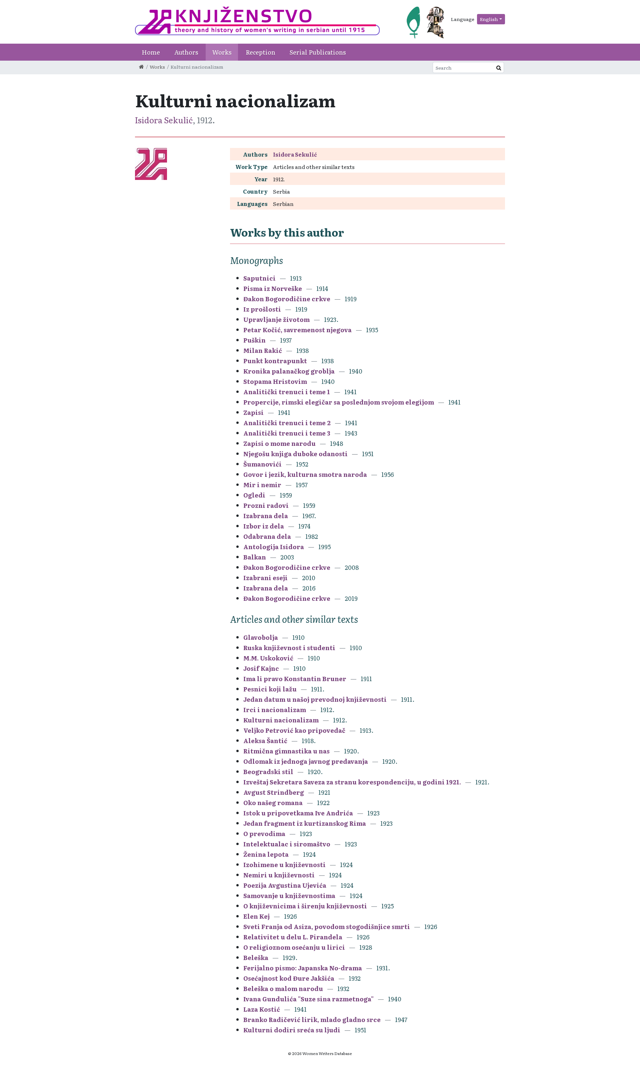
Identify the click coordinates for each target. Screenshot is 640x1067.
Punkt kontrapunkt (275, 360)
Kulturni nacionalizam (281, 719)
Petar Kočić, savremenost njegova (297, 329)
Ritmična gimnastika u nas (286, 750)
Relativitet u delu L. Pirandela (292, 936)
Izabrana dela (265, 515)
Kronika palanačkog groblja (289, 371)
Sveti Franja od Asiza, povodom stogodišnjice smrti (326, 926)
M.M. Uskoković (268, 657)
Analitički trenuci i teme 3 (286, 433)
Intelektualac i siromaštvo (286, 843)
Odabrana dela (267, 536)
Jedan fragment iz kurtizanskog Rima (304, 823)
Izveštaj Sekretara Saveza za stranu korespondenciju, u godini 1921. (352, 781)
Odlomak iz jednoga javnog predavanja (305, 761)
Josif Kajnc (261, 668)
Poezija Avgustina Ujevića (284, 885)
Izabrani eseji (265, 577)
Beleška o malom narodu (283, 988)
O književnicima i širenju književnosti (305, 905)
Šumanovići (262, 464)
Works (221, 52)
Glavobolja (260, 637)
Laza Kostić (261, 1009)
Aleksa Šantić (265, 740)
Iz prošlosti (262, 309)
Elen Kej (256, 916)
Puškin (254, 340)
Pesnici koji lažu (270, 688)
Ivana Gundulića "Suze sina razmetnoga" (308, 998)
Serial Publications (318, 52)
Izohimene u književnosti (284, 864)
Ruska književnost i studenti (289, 647)
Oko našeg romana (273, 802)
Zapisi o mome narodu (279, 443)
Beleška (255, 957)
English (489, 19)
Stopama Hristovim (275, 381)
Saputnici (259, 278)
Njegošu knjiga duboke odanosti (295, 453)
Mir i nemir (262, 484)
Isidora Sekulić (164, 120)
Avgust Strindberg (273, 792)
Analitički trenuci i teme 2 (287, 422)
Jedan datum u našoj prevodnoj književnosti (315, 699)
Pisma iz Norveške (272, 288)
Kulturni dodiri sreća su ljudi (291, 1029)
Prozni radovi (266, 505)
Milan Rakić (262, 350)
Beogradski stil (268, 771)
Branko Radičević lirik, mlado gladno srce (312, 1019)
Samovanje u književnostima (289, 895)
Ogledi (254, 495)
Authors (186, 52)
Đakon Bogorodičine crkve (286, 298)
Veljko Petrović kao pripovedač (294, 730)
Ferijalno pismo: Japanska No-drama (302, 967)
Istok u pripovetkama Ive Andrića (298, 812)
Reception (260, 52)
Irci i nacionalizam (274, 709)
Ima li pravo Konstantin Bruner (294, 678)
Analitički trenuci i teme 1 (286, 391)
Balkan (254, 556)
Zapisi (253, 412)
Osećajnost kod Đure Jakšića (288, 978)
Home (151, 52)
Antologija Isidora (273, 546)
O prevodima (264, 833)
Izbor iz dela (263, 526)
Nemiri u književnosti (279, 874)
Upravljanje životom (276, 319)
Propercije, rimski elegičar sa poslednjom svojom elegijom (338, 402)
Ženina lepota (266, 854)
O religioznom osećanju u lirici (294, 947)
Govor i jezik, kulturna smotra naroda (305, 474)
